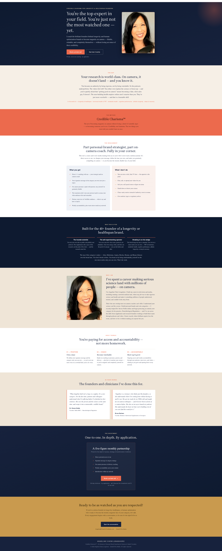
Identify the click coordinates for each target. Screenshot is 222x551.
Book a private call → (111, 478)
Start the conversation (111, 524)
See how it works (94, 52)
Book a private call (76, 52)
